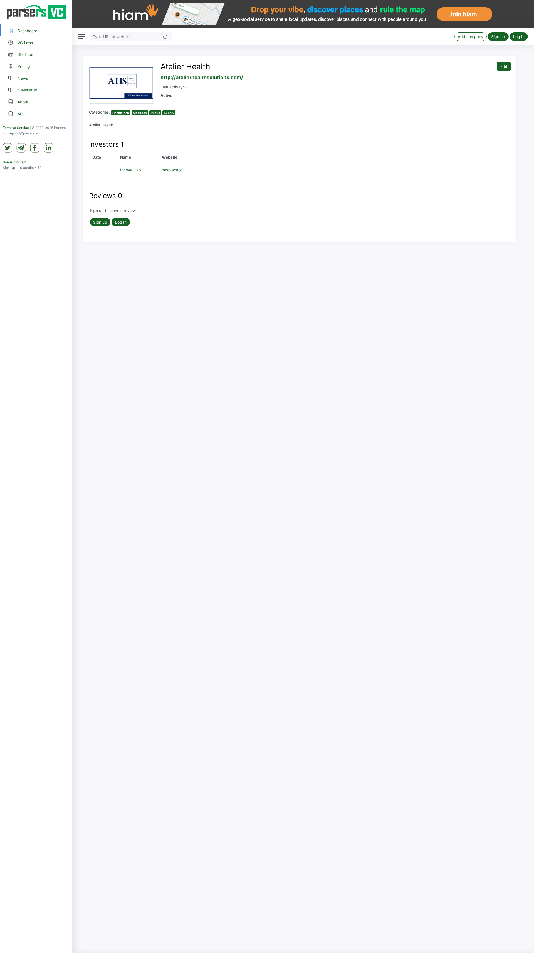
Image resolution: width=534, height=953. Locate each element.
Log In (519, 36)
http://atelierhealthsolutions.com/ (201, 77)
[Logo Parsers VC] (36, 12)
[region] (36, 476)
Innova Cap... (132, 170)
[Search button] (165, 36)
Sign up (498, 36)
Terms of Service (16, 128)
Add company (470, 36)
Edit (503, 66)
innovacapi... (173, 170)
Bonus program (14, 162)
